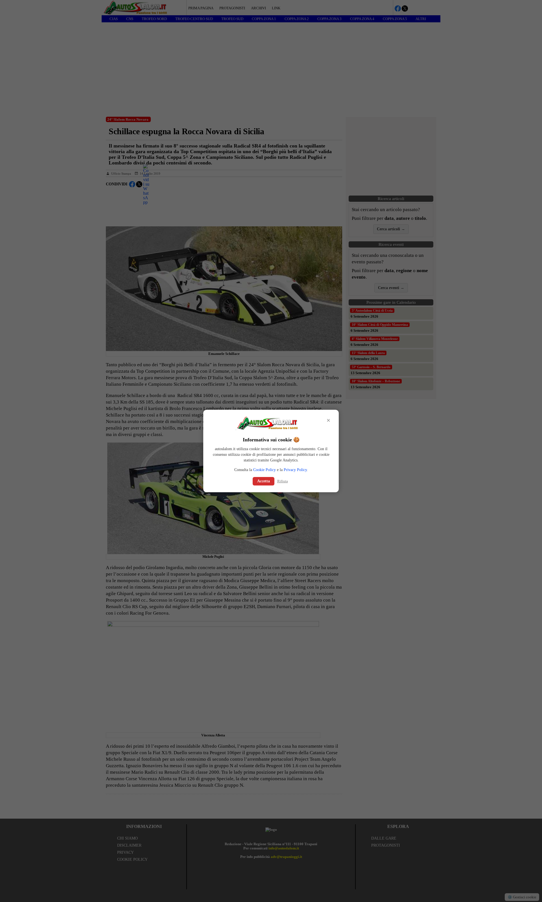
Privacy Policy (295, 470)
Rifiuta (282, 481)
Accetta (263, 481)
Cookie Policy (264, 470)
